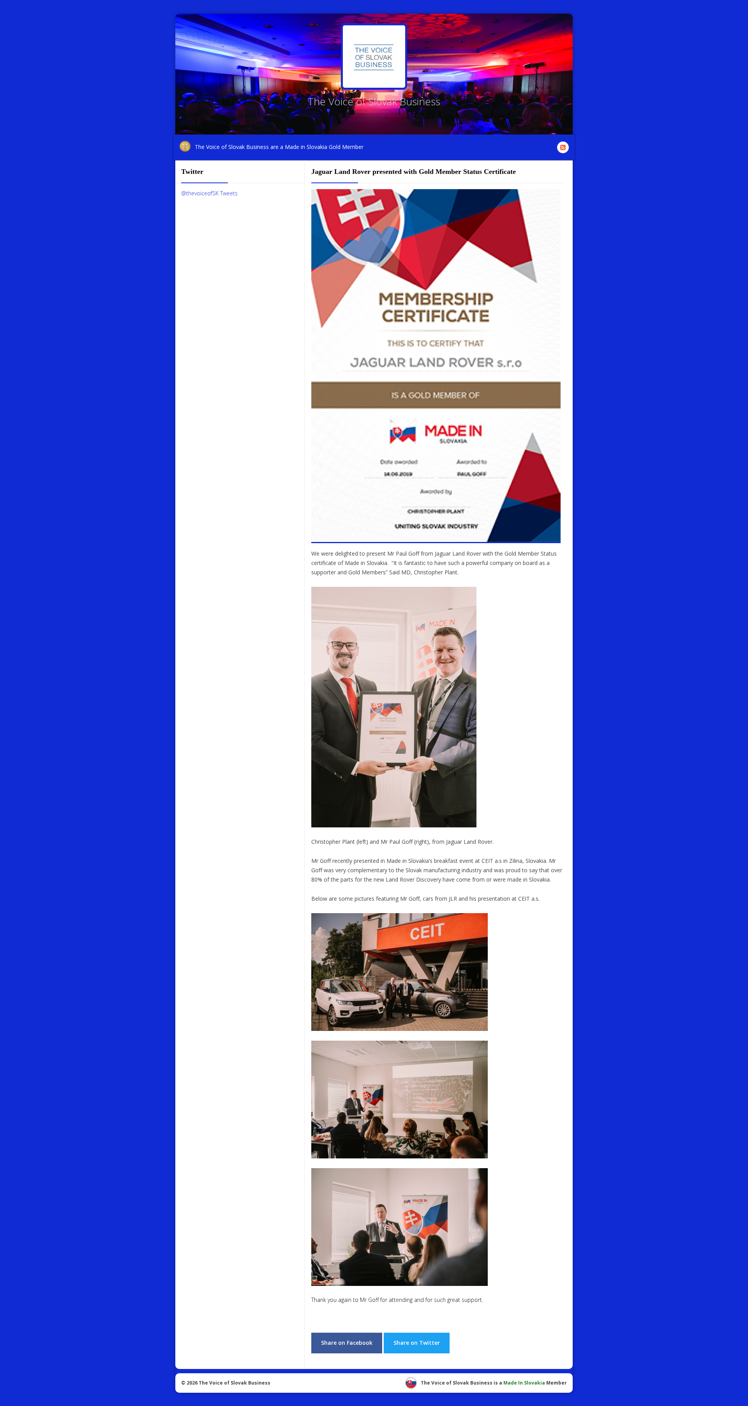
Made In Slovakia (524, 1382)
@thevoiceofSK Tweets (209, 193)
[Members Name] (374, 56)
